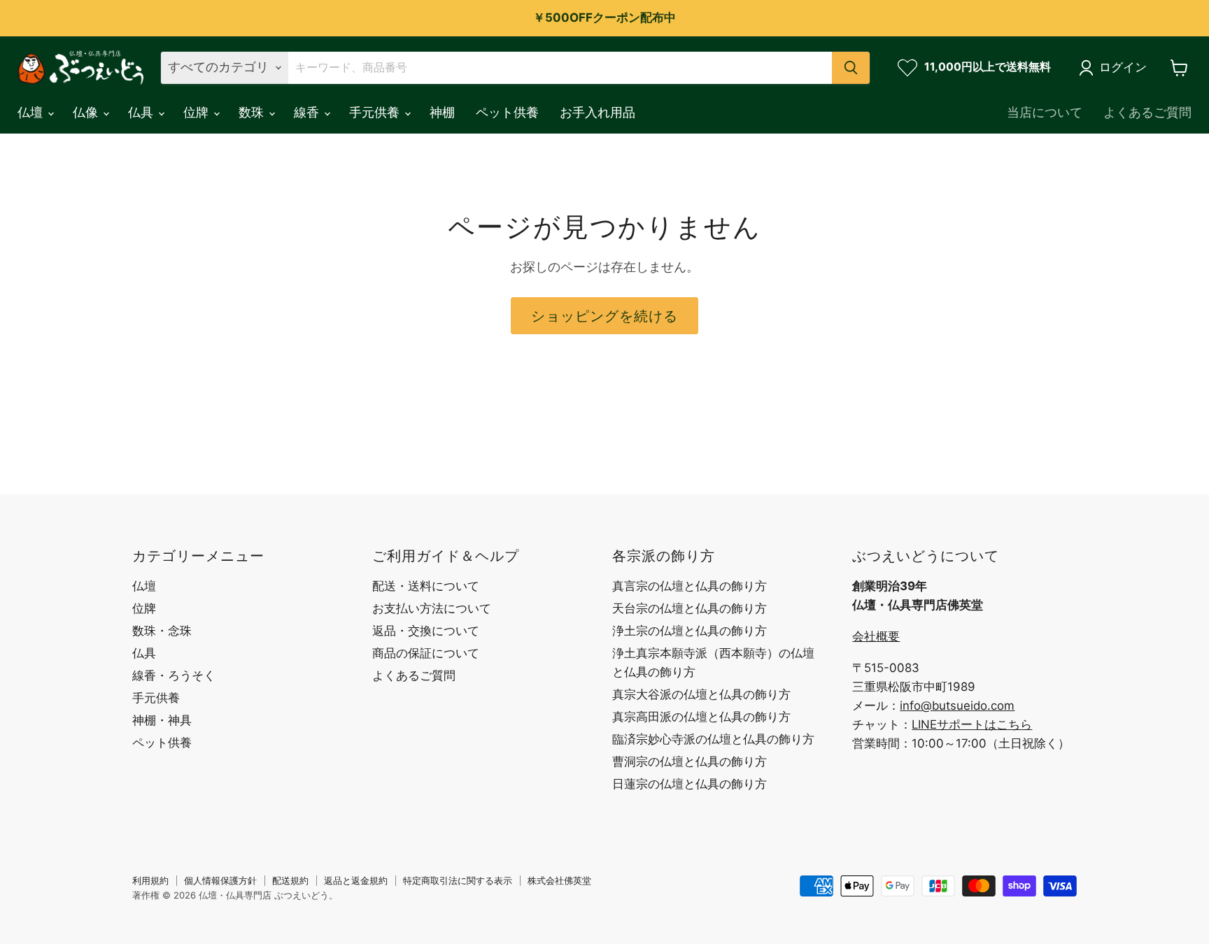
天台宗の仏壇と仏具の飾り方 (689, 608)
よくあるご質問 (1147, 112)
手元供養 (376, 112)
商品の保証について (425, 653)
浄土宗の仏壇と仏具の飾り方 (689, 631)
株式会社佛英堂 (559, 880)
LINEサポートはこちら (972, 724)
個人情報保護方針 (220, 880)
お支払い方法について (431, 608)
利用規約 (150, 880)
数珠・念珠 (162, 631)
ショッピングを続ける (604, 315)
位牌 (197, 112)
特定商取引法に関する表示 (457, 880)
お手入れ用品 (597, 112)
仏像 (87, 112)
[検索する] (851, 68)
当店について (1044, 112)
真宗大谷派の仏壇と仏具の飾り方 (701, 694)
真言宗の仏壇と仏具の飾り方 (689, 586)
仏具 (142, 112)
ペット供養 (507, 112)
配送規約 (290, 880)
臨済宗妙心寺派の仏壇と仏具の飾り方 (713, 739)
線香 (308, 112)
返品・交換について (425, 631)
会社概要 (876, 636)
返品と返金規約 (356, 880)
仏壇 (31, 112)
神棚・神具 (162, 720)
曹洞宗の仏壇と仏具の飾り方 (689, 761)
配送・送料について (425, 586)
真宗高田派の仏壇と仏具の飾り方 (701, 717)
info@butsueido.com (957, 706)
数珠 (253, 112)
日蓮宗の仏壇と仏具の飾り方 (689, 784)
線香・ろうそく (173, 675)
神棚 (442, 112)
